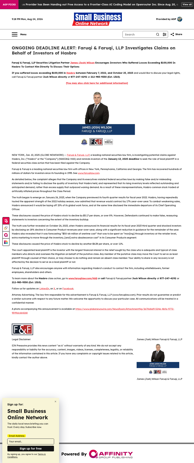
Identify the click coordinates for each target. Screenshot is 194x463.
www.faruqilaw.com (88, 173)
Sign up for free (31, 448)
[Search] (157, 34)
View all (187, 4)
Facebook (68, 288)
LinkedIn (44, 288)
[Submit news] (6, 220)
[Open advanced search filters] (164, 34)
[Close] (55, 401)
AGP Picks (9, 4)
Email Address (16, 435)
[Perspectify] (6, 228)
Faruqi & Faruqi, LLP (78, 155)
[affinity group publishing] (6, 235)
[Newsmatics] (6, 242)
